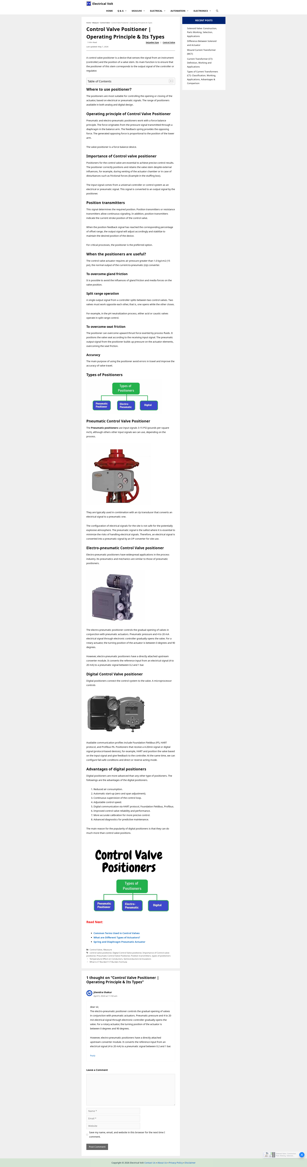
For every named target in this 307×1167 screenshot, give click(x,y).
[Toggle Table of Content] (170, 81)
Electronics (201, 10)
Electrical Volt (102, 4)
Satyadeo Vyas (152, 42)
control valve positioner (101, 952)
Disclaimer (190, 1162)
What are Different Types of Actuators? (117, 937)
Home (109, 10)
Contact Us (150, 1162)
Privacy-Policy (176, 1162)
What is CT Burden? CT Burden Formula (108, 961)
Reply (92, 1055)
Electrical (156, 10)
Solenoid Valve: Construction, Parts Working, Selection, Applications (202, 32)
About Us (162, 1162)
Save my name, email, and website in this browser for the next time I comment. (127, 1134)
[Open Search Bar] (217, 10)
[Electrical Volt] (88, 3)
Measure (137, 10)
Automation (178, 10)
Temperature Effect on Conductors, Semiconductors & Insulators (121, 958)
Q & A (121, 10)
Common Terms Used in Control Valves (117, 933)
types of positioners (161, 955)
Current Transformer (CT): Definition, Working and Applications (200, 62)
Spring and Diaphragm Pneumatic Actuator (119, 941)
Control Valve (105, 23)
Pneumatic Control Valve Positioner (113, 955)
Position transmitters (141, 955)
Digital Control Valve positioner (127, 952)
